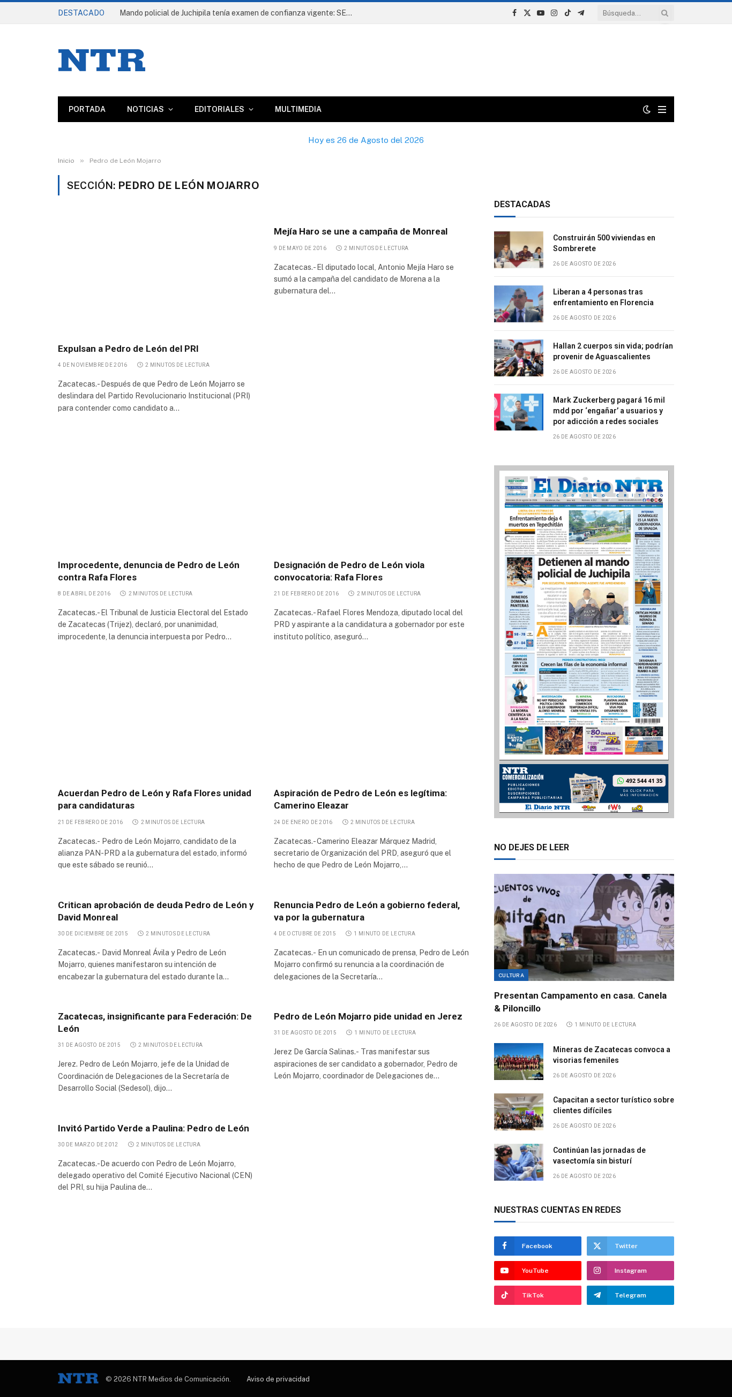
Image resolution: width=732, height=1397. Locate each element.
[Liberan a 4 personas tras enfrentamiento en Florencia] (518, 303)
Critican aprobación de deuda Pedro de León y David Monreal (156, 911)
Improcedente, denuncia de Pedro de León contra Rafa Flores (149, 571)
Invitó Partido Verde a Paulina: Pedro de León (153, 1128)
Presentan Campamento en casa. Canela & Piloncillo (580, 1001)
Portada (87, 109)
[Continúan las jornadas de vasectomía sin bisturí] (518, 1162)
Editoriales (219, 109)
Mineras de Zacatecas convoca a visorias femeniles (611, 1054)
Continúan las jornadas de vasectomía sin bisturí (599, 1155)
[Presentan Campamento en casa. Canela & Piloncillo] (584, 927)
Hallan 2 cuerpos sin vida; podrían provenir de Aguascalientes (613, 351)
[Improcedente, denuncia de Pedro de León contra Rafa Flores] (156, 491)
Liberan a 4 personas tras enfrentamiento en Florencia (603, 297)
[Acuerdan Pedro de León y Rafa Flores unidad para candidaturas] (156, 720)
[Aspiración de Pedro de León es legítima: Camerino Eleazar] (372, 720)
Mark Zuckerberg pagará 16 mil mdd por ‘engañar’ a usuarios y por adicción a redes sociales (609, 411)
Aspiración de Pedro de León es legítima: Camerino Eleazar (360, 799)
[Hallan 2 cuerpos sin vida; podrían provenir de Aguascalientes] (518, 357)
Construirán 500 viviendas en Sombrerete (190, 13)
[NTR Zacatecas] (102, 60)
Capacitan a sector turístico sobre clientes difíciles (613, 1105)
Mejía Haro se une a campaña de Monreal (360, 231)
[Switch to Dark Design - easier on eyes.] (646, 109)
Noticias (145, 109)
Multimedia (298, 109)
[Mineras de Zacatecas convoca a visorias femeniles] (518, 1061)
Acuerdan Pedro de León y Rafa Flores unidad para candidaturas (154, 799)
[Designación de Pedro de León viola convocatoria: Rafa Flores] (372, 491)
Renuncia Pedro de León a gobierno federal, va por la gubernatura (367, 911)
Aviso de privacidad (278, 1379)
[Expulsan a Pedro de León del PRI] (156, 275)
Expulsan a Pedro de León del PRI (128, 348)
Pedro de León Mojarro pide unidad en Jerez (368, 1016)
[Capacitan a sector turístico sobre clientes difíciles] (518, 1111)
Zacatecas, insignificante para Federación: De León (155, 1022)
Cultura (511, 975)
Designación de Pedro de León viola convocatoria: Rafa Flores (349, 571)
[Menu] (662, 109)
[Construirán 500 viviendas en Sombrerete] (518, 249)
